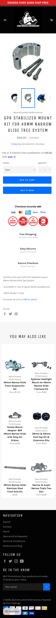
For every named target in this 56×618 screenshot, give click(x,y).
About (6, 531)
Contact (7, 526)
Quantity (42, 163)
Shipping (15, 144)
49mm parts (30, 299)
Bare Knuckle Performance (26, 599)
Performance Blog (12, 545)
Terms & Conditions (14, 541)
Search (7, 521)
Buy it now (27, 190)
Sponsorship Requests (15, 536)
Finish (6, 163)
